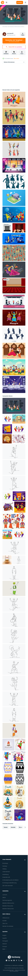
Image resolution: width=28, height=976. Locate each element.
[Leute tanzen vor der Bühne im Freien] (13, 248)
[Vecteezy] (2, 2)
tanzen (5, 967)
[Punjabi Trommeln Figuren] (13, 582)
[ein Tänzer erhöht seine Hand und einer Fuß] (13, 506)
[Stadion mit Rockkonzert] (13, 393)
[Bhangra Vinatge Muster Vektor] (13, 262)
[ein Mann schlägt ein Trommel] (9, 639)
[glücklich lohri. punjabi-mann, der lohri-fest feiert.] (8, 555)
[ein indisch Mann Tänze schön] (13, 715)
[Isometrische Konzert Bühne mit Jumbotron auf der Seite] (13, 197)
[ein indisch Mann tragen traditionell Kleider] (13, 652)
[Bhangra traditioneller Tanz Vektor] (13, 360)
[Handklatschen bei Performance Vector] (8, 237)
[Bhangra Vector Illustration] (9, 437)
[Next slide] (21, 967)
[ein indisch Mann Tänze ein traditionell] (13, 684)
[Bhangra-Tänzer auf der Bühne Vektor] (13, 132)
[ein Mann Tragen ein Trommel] (13, 699)
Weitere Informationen (9, 61)
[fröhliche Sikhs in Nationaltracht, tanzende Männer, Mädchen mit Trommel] (8, 604)
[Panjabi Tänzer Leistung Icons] (9, 477)
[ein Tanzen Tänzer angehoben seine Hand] (13, 490)
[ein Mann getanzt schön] (13, 763)
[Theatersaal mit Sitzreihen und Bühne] (13, 294)
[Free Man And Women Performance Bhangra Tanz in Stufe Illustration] (13, 415)
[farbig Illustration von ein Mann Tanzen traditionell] (13, 668)
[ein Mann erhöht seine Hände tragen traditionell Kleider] (13, 778)
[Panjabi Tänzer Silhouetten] (13, 180)
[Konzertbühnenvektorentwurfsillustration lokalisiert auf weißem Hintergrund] (7, 227)
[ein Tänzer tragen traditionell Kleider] (13, 521)
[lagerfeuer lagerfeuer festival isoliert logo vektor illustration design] (8, 824)
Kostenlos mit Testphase (14, 40)
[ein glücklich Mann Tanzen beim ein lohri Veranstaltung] (13, 617)
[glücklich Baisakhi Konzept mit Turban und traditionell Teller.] (8, 955)
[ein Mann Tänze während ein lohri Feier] (13, 747)
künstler (13, 967)
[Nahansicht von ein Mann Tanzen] (13, 731)
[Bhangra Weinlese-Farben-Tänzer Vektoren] (13, 115)
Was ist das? (16, 58)
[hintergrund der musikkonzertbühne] (13, 164)
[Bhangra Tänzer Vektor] (13, 376)
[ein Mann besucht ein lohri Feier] (13, 794)
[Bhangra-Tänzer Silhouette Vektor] (13, 343)
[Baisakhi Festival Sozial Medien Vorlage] (8, 906)
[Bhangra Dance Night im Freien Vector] (13, 214)
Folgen (22, 35)
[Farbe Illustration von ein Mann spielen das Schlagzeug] (13, 810)
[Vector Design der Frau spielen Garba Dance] (13, 279)
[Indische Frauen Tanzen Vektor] (13, 149)
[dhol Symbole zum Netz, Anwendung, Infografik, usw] (8, 859)
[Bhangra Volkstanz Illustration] (13, 99)
